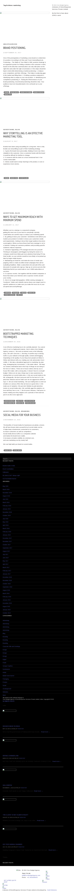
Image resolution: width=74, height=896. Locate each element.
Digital (4, 659)
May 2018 (5, 522)
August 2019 (6, 496)
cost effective (29, 400)
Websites (5, 692)
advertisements (10, 400)
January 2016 (7, 600)
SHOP (5, 882)
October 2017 (7, 544)
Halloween (6, 472)
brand (6, 92)
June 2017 (6, 557)
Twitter (19, 294)
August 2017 (6, 551)
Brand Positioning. (14, 48)
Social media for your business (22, 415)
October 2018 (7, 515)
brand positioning (26, 92)
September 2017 (7, 548)
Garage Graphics (8, 666)
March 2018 (6, 528)
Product (5, 682)
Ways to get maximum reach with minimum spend (23, 218)
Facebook (16, 292)
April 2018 (5, 525)
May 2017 (5, 561)
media (4, 672)
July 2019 (5, 499)
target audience (10, 294)
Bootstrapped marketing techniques (18, 335)
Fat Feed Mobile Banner (9, 478)
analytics (20, 400)
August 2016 (6, 590)
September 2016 (7, 587)
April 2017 (5, 564)
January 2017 (7, 574)
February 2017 (7, 570)
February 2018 (7, 531)
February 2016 (7, 596)
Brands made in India (9, 465)
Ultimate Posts (8, 701)
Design (5, 649)
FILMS (4, 662)
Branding (25, 411)
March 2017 (6, 567)
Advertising (8, 129)
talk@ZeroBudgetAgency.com (31, 875)
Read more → (45, 732)
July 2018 (5, 518)
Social (4, 685)
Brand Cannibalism (8, 469)
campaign (7, 292)
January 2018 (7, 535)
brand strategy (39, 92)
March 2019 (6, 502)
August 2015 (6, 606)
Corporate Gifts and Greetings (11, 646)
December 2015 (7, 603)
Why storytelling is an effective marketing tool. (23, 134)
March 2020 (6, 489)
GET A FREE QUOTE (10, 880)
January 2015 (7, 609)
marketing (8, 94)
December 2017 (7, 538)
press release (30, 403)
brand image (14, 92)
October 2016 (7, 583)
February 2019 (7, 505)
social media (17, 450)
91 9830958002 (33, 877)
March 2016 (6, 593)
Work (4, 695)
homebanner (6, 669)
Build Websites (52, 890)
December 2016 (7, 577)
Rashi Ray (21, 728)
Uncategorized (10, 44)
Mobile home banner (8, 675)
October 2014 (7, 613)
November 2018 (7, 512)
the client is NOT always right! (11, 475)
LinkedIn (23, 292)
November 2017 (7, 541)
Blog (17, 129)
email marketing (10, 403)
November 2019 (7, 492)
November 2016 (7, 580)
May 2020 (5, 486)
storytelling (24, 178)
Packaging (6, 679)
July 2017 (5, 554)
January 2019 (7, 509)
